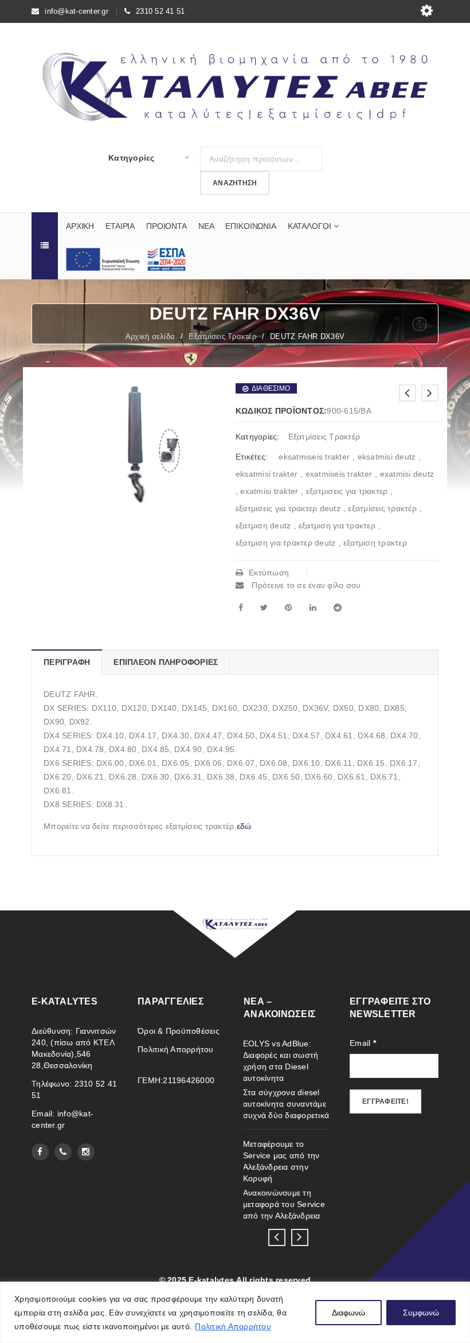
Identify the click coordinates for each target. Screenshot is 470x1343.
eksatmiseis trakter (314, 456)
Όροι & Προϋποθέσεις (179, 1031)
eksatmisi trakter (266, 473)
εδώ (244, 826)
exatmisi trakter (269, 491)
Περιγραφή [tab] (67, 662)
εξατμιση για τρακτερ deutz (286, 542)
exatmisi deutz (407, 473)
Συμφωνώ (421, 1312)
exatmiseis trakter (339, 473)
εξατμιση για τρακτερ (337, 525)
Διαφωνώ (348, 1312)
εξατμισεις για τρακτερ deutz (288, 508)
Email (363, 1043)
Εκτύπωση (269, 572)
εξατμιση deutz (263, 525)
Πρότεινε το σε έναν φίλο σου (305, 585)
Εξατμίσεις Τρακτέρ (222, 336)
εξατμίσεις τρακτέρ (382, 508)
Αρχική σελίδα (150, 336)
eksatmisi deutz (387, 456)
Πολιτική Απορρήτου (233, 1326)
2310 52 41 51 (160, 11)
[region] (235, 1312)
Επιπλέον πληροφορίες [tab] (165, 662)
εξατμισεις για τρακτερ (347, 491)
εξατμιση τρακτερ (375, 542)
